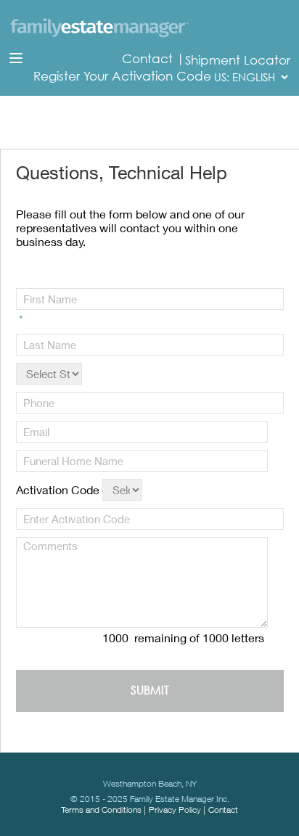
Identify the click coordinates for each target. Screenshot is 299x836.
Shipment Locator (237, 60)
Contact (149, 59)
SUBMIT (150, 690)
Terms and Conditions (101, 809)
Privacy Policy (175, 809)
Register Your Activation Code (122, 76)
